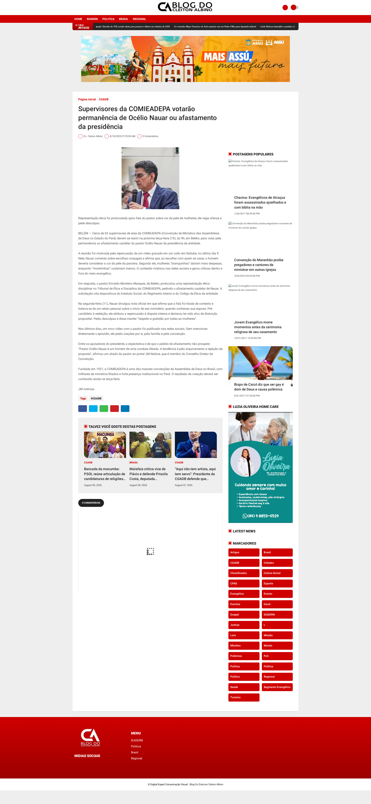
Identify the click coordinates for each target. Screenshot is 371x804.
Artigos (234, 552)
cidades (269, 562)
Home (78, 18)
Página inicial (87, 99)
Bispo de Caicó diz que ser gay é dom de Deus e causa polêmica (259, 386)
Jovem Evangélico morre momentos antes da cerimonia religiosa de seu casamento (258, 327)
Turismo (235, 697)
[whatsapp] (104, 408)
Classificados (238, 573)
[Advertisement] (252, 121)
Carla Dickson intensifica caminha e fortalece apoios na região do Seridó (273, 26)
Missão (268, 635)
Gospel (234, 614)
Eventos (235, 604)
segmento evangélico (277, 687)
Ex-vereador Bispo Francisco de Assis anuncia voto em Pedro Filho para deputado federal (195, 26)
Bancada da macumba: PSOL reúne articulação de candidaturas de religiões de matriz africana (104, 474)
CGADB (104, 99)
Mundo (268, 645)
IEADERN (92, 18)
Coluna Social (272, 573)
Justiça (234, 624)
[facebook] (73, 7)
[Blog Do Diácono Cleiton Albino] (185, 12)
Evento (268, 593)
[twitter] (93, 408)
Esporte (268, 583)
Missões (235, 645)
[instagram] (79, 7)
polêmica (236, 655)
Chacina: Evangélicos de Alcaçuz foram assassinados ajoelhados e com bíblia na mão (260, 202)
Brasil (123, 18)
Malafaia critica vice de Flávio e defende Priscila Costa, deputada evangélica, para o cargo (148, 474)
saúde (234, 687)
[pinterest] (114, 408)
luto (233, 635)
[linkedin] (125, 408)
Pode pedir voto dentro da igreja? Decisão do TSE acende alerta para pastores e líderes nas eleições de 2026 (101, 26)
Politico (235, 676)
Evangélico (237, 593)
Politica (108, 18)
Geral (267, 604)
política (268, 666)
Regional (139, 18)
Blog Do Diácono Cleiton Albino (206, 784)
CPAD (233, 583)
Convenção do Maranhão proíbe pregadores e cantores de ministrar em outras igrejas (258, 265)
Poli (266, 655)
